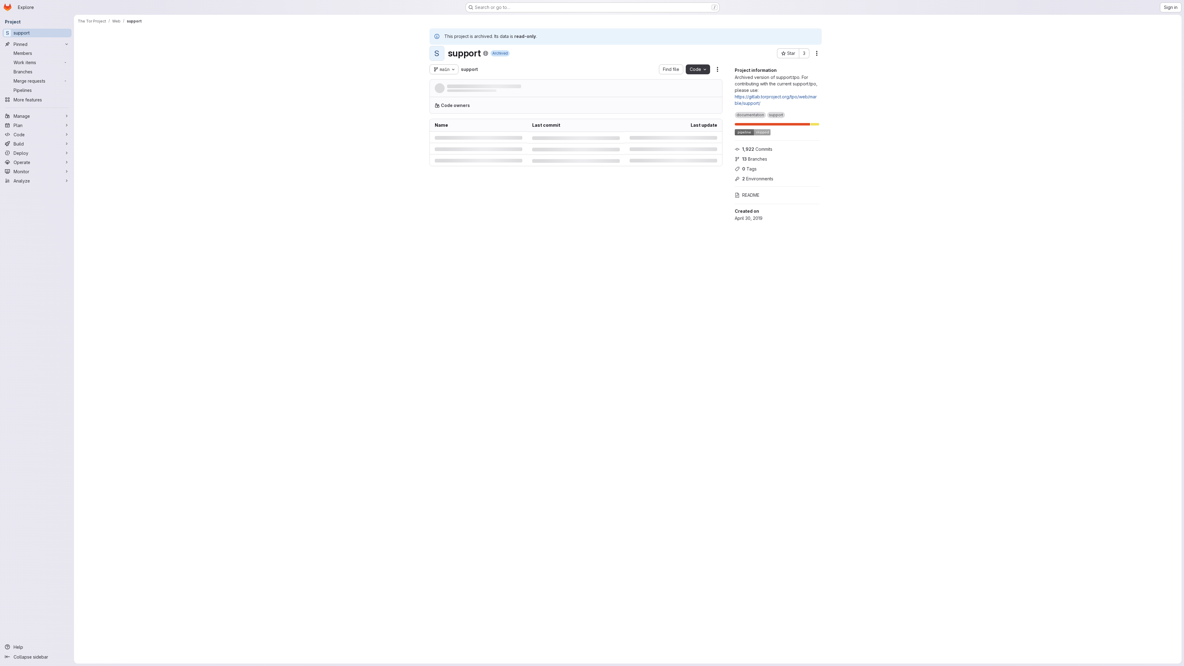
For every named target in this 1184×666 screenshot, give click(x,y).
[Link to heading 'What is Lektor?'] (490, 558)
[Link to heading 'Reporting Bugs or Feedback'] (526, 524)
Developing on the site (471, 604)
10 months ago (509, 92)
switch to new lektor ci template (564, 231)
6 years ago (705, 140)
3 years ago (705, 218)
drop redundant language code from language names (576, 257)
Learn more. (616, 107)
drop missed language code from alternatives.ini (576, 192)
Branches (754, 159)
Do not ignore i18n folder (557, 205)
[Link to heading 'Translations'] (479, 633)
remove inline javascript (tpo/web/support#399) (576, 244)
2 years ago (705, 309)
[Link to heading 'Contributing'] (480, 585)
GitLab (563, 537)
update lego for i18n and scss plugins (570, 296)
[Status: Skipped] (647, 89)
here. (615, 570)
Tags (749, 168)
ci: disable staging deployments (481, 86)
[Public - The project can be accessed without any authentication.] (485, 53)
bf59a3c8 (467, 257)
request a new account (658, 537)
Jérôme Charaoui (462, 92)
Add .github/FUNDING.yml (558, 140)
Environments (757, 178)
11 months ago (703, 153)
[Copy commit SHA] (688, 89)
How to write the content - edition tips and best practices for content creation (527, 611)
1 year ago (706, 166)
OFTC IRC (693, 503)
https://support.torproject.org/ (478, 484)
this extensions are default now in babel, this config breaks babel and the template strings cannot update (576, 322)
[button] (632, 89)
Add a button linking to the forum (565, 218)
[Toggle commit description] (522, 86)
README (750, 195)
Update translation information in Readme (574, 309)
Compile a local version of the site (483, 597)
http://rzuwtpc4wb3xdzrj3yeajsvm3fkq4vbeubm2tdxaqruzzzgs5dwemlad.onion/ (530, 491)
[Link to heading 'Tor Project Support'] (508, 374)
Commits (757, 149)
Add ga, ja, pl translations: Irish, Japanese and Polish (576, 166)
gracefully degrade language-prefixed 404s (576, 153)
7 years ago (705, 205)
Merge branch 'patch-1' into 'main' (567, 179)
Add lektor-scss (548, 270)
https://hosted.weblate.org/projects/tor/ (551, 651)
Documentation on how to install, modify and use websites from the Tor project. (529, 618)
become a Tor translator (649, 645)
